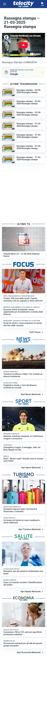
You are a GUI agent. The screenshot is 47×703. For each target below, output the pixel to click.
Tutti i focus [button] (35, 332)
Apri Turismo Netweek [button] (29, 529)
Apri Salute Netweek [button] (30, 591)
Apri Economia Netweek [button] (29, 652)
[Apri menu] (5, 4)
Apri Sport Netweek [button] (31, 467)
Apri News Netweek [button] (31, 394)
